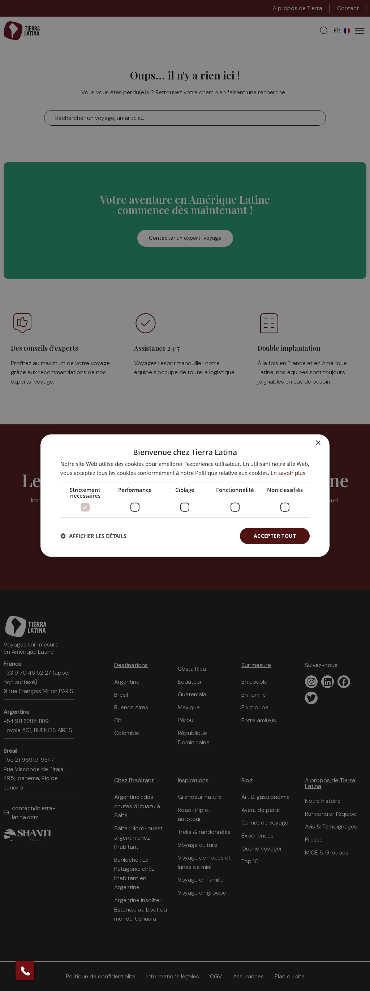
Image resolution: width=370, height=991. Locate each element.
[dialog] (185, 495)
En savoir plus (288, 472)
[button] (93, 536)
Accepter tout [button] (275, 535)
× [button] (317, 443)
